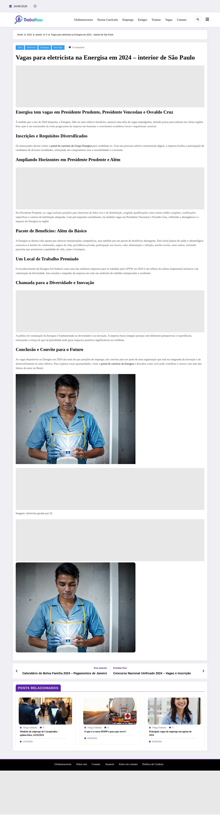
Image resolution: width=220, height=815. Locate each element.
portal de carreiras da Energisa (117, 363)
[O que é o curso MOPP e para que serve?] (109, 710)
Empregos (44, 47)
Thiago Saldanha (30, 728)
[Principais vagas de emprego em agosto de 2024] (174, 710)
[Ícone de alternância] (207, 19)
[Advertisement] (110, 86)
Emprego (127, 19)
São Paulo (58, 47)
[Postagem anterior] (17, 671)
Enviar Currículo (107, 19)
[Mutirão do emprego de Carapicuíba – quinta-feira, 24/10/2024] (45, 710)
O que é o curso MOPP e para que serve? (105, 731)
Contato (181, 19)
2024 (20, 47)
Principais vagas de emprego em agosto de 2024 (170, 733)
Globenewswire (83, 19)
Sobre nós (81, 764)
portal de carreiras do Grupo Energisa (71, 145)
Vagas (168, 19)
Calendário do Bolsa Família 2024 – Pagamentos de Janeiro (64, 673)
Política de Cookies (152, 764)
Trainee (156, 19)
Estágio (142, 19)
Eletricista (31, 47)
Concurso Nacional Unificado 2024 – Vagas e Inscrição (152, 673)
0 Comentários (78, 47)
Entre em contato (128, 764)
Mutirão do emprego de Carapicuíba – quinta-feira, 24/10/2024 (39, 733)
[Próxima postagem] (203, 671)
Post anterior (100, 668)
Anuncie (109, 764)
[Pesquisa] (198, 19)
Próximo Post (120, 668)
